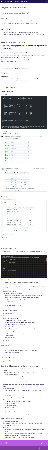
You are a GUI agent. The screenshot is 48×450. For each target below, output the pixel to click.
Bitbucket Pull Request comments (11, 194)
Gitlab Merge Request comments (10, 165)
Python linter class (23, 378)
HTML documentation (8, 313)
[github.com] (39, 448)
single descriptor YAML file (28, 372)
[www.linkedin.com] (37, 448)
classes (38, 368)
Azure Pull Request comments (10, 199)
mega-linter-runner (24, 68)
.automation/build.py (41, 423)
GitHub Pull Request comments (10, 133)
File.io (4, 244)
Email (4, 242)
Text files (5, 131)
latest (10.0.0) (24, 1)
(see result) (21, 392)
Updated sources (7, 239)
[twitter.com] (46, 448)
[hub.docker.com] (44, 448)
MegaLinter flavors (7, 32)
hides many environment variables (15, 20)
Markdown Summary (8, 234)
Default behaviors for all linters (10, 381)
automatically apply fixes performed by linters (20, 55)
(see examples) (15, 395)
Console (5, 94)
